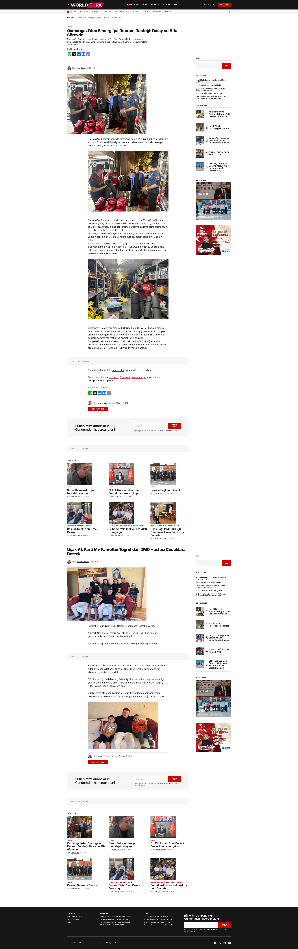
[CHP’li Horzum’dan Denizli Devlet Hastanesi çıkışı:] (128, 474)
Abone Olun (174, 425)
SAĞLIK (176, 526)
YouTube (72, 12)
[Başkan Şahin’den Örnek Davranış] (86, 513)
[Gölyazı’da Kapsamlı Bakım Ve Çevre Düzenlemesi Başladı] (200, 140)
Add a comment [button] (99, 409)
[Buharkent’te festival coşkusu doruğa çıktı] (128, 513)
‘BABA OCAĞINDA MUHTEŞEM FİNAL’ (157, 922)
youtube (113, 377)
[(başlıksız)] (213, 191)
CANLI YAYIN (224, 5)
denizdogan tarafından (206, 217)
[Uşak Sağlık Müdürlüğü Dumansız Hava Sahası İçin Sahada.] (169, 513)
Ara (197, 59)
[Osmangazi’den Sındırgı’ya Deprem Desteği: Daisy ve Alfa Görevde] (86, 827)
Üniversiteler (135, 12)
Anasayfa (70, 18)
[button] (68, 4)
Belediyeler (96, 12)
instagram (137, 377)
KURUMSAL (71, 914)
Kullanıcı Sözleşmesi (165, 430)
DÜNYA (153, 526)
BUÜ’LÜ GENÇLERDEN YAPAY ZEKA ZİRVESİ (115, 916)
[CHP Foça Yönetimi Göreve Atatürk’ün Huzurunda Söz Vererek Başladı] (200, 166)
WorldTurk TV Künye (74, 916)
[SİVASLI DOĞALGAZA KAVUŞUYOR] (200, 153)
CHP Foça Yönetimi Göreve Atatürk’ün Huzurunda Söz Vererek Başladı (211, 97)
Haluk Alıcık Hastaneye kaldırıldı (208, 85)
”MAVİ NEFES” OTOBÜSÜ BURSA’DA (112, 925)
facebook (125, 377)
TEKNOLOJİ (104, 914)
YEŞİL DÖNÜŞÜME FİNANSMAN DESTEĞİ (158, 916)
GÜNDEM (170, 526)
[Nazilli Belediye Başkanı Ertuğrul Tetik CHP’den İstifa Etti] (200, 114)
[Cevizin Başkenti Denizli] (169, 474)
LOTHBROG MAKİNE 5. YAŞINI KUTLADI (114, 919)
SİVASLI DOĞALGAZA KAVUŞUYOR (209, 93)
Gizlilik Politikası (73, 919)
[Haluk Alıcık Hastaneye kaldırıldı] (200, 127)
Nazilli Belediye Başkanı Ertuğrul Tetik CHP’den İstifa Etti (211, 81)
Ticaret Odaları (121, 12)
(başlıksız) (203, 194)
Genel (70, 27)
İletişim (69, 922)
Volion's (118, 943)
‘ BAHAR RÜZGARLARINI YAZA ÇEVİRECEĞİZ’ (116, 922)
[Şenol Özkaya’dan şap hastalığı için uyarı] (86, 474)
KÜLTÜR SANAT (138, 526)
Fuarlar (146, 12)
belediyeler (118, 370)
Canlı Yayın (84, 12)
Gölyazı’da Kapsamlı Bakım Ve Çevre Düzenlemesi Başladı (210, 89)
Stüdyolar (168, 12)
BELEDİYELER (72, 526)
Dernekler (107, 12)
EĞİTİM (159, 526)
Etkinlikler (157, 12)
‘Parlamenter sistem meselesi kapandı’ (158, 925)
